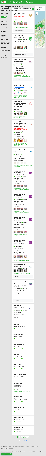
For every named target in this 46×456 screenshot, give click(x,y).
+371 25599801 (17, 39)
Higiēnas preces (4, 39)
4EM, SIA (16, 324)
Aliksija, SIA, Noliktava (20, 374)
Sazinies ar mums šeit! (19, 87)
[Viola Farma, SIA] (15, 92)
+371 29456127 (17, 132)
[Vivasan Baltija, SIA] (15, 162)
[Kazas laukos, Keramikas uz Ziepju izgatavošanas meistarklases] (15, 113)
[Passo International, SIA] (31, 283)
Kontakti (27, 446)
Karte (17, 2)
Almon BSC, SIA (18, 396)
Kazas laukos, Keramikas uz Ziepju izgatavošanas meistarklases (20, 104)
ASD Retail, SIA (18, 334)
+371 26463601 (17, 111)
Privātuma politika (4, 448)
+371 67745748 (17, 222)
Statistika (11, 448)
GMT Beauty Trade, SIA (19, 14)
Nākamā (26, 437)
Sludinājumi (21, 2)
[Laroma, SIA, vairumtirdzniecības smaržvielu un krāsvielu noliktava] (15, 140)
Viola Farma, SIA (19, 85)
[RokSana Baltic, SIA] (15, 270)
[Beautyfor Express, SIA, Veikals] (15, 186)
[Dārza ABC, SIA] (15, 47)
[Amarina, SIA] (31, 308)
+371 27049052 (18, 431)
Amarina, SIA (18, 306)
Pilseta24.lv (11, 446)
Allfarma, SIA (18, 383)
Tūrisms (26, 2)
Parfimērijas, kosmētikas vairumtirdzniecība (5, 18)
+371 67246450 (18, 421)
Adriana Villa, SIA (19, 344)
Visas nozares (5, 13)
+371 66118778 (17, 310)
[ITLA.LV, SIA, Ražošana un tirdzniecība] (15, 73)
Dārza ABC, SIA (18, 36)
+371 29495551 (18, 338)
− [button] (36, 14)
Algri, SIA (16, 354)
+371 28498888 (17, 401)
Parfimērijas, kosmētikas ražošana (4, 35)
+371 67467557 (17, 358)
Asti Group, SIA (18, 427)
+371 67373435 (17, 90)
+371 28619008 (17, 21)
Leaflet (36, 46)
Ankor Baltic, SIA (19, 407)
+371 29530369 (17, 268)
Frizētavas (3, 47)
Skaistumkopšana (5, 27)
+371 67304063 (17, 199)
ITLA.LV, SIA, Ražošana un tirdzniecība (20, 60)
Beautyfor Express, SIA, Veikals (19, 171)
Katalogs (13, 2)
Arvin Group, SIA (19, 417)
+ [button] (36, 12)
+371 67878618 (17, 176)
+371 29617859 (17, 154)
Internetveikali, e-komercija (5, 30)
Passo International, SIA (20, 282)
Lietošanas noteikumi (19, 446)
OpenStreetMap (40, 46)
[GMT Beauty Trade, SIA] (15, 23)
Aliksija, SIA (17, 364)
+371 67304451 (17, 246)
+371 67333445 (17, 348)
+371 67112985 (17, 64)
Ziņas (10, 2)
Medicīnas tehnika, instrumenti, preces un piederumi (5, 52)
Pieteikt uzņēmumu (34, 446)
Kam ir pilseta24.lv (4, 446)
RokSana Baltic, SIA (20, 265)
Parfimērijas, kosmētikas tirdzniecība (4, 23)
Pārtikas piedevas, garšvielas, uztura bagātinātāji (5, 44)
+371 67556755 (17, 368)
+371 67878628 (17, 288)
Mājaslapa (24, 21)
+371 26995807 (18, 411)
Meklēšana (31, 2)
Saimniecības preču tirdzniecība (5, 56)
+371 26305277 (18, 328)
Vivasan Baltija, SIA (20, 150)
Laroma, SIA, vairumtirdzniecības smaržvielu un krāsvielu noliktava (20, 124)
